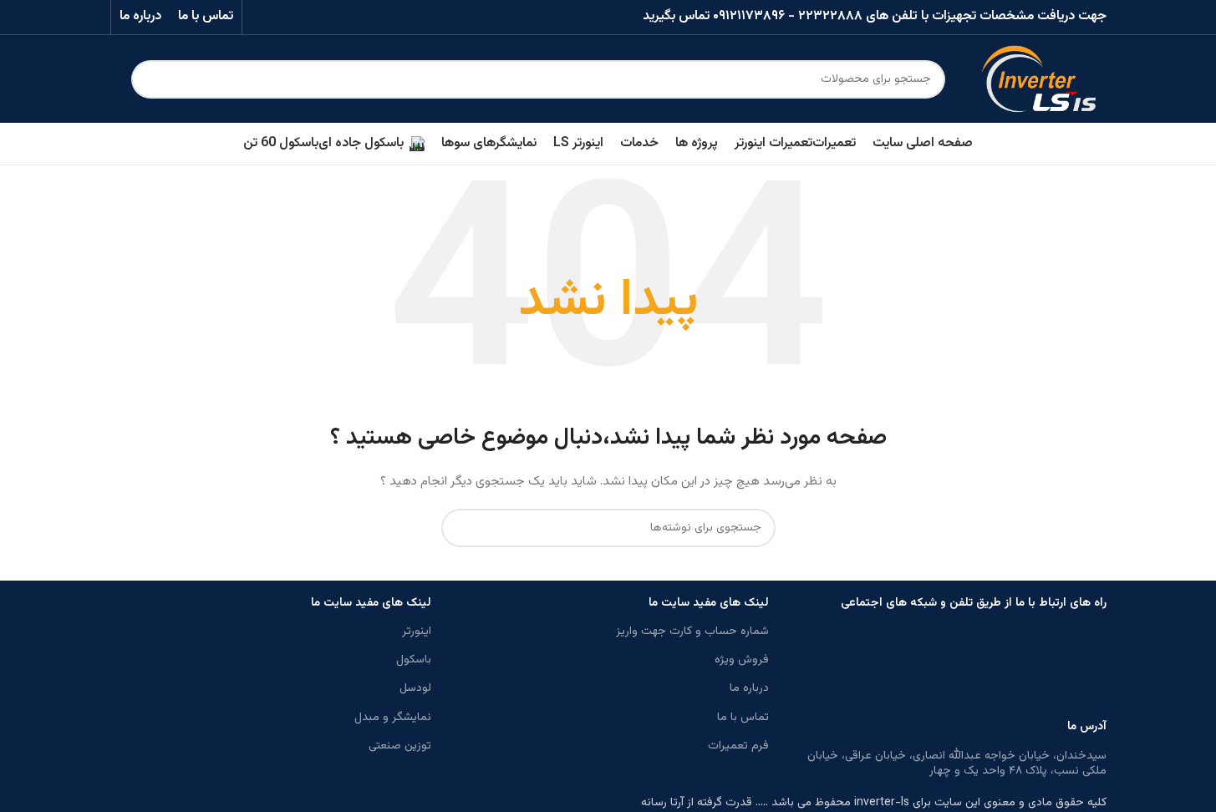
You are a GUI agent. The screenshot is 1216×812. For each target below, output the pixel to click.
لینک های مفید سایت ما (709, 603)
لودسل (415, 688)
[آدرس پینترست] (303, 17)
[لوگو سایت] (1038, 79)
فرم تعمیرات (738, 746)
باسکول (413, 660)
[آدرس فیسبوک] (345, 17)
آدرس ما (1087, 727)
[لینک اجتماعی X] (323, 17)
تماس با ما (743, 717)
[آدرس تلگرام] (261, 17)
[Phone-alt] (860, 668)
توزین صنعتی (400, 746)
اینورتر (416, 631)
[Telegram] (1040, 668)
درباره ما (749, 688)
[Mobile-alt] (950, 668)
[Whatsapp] (1086, 668)
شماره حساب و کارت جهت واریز (692, 631)
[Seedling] (995, 668)
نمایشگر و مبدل (392, 717)
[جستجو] (150, 79)
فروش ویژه (742, 660)
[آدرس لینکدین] (282, 17)
